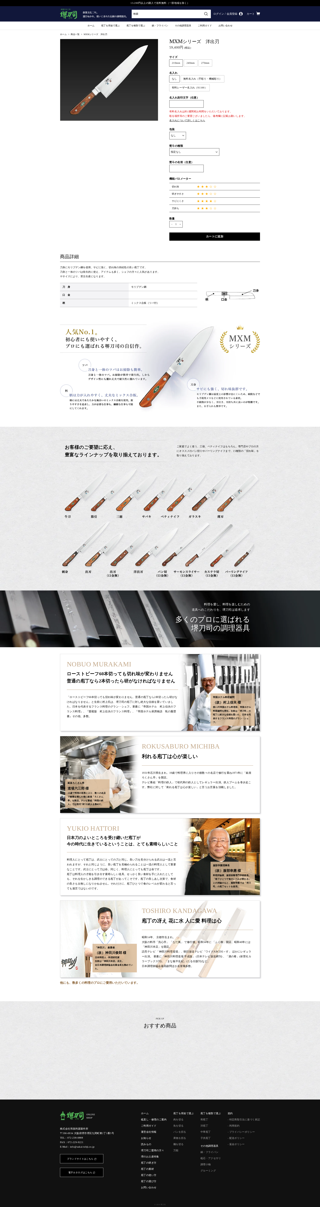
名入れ (173, 72)
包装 (172, 129)
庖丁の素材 (147, 1169)
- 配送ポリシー (236, 1138)
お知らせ (146, 1138)
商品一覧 (75, 34)
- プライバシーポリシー (241, 1132)
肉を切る (178, 1119)
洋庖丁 (204, 1125)
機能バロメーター (180, 178)
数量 (172, 218)
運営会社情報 (148, 1132)
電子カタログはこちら (80, 1172)
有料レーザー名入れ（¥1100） (189, 87)
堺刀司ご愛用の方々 (152, 1150)
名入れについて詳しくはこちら (187, 120)
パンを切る (179, 1132)
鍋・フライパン (160, 25)
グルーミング (208, 1170)
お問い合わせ (225, 25)
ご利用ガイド (205, 25)
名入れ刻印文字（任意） (184, 97)
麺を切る (178, 1144)
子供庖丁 (205, 1138)
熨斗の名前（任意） (181, 162)
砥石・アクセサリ (210, 1158)
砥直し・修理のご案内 (154, 1119)
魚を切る (178, 1125)
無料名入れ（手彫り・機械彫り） (202, 78)
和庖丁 (204, 1119)
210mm (176, 63)
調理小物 (205, 1164)
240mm (190, 63)
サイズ (173, 57)
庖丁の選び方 (148, 1181)
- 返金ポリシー (236, 1144)
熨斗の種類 (176, 145)
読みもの (146, 1144)
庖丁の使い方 (148, 1175)
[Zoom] (109, 80)
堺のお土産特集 (150, 1156)
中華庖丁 (205, 1132)
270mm (205, 63)
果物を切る (179, 1138)
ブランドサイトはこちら (80, 1159)
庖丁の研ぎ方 (148, 1162)
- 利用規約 (234, 1125)
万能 (175, 1150)
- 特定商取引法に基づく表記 (244, 1119)
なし (174, 78)
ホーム (91, 25)
